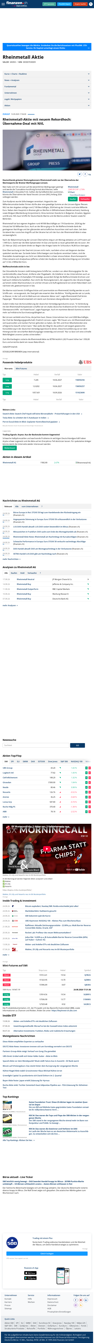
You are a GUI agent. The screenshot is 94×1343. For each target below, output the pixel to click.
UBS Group (7, 768)
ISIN (20, 62)
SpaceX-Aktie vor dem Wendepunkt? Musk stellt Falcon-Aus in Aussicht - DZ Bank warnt (41, 1061)
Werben (31, 1302)
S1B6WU (87, 999)
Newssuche (9, 739)
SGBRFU (87, 994)
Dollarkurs (52, 1325)
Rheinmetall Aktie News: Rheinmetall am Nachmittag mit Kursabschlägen (45, 537)
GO (77, 745)
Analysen (82, 195)
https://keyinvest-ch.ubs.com (64, 1010)
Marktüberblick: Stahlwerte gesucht (40, 911)
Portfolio (41, 1328)
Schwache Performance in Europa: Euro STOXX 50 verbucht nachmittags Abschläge (49, 541)
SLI (22, 1323)
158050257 (80, 386)
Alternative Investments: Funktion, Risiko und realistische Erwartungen (44, 1031)
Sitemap (8, 1309)
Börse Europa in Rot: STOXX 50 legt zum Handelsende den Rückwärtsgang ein (47, 512)
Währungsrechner (55, 1328)
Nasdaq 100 (69, 1323)
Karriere (8, 1302)
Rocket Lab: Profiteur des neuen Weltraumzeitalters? (48, 932)
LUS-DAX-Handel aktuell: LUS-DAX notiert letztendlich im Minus (40, 526)
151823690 (80, 392)
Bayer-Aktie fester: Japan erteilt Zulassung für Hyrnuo (26, 1080)
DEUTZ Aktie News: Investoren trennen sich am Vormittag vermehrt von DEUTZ (37, 1046)
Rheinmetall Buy (24, 584)
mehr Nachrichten (11, 559)
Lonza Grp (7, 802)
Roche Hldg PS (9, 807)
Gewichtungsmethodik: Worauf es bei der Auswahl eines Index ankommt (45, 1026)
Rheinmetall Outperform (27, 589)
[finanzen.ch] (16, 2)
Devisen (41, 1325)
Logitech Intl (8, 772)
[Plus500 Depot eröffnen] (19, 5)
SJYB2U (87, 975)
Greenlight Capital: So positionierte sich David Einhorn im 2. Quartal (32, 1075)
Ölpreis (69, 1328)
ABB (5, 811)
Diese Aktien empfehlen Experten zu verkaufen (23, 1041)
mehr (5, 817)
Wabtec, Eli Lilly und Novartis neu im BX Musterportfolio (24, 875)
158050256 (80, 380)
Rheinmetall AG (9, 462)
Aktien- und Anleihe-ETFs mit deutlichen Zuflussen (47, 944)
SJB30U (87, 985)
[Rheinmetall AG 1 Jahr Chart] (83, 462)
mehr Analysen (9, 605)
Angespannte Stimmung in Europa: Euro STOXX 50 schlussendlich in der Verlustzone (50, 519)
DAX (34, 1323)
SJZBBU (87, 980)
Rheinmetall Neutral (25, 579)
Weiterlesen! (9, 448)
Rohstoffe (31, 1328)
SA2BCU (87, 1004)
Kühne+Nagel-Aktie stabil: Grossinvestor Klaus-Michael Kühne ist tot (32, 1070)
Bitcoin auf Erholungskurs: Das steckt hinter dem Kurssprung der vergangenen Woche (40, 1066)
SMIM (28, 1323)
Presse (7, 1305)
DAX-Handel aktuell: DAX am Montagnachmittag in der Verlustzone (42, 548)
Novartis (6, 792)
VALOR (6, 62)
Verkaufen (85, 199)
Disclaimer (52, 1305)
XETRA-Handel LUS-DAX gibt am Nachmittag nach (34, 554)
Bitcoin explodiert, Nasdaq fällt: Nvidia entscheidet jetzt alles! (51, 906)
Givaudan (7, 782)
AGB (49, 1309)
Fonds (83, 1325)
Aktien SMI (9, 1323)
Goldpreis (24, 1325)
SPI (17, 1323)
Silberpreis (74, 1325)
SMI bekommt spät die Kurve (37, 916)
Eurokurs (63, 1325)
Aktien (33, 1325)
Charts (72, 195)
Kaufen (73, 199)
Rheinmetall (73, 187)
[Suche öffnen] (91, 4)
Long (7, 380)
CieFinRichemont (10, 777)
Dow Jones (57, 1323)
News (77, 195)
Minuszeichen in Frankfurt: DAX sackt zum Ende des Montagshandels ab (44, 531)
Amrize (6, 797)
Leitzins (77, 1328)
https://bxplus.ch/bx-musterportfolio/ (17, 890)
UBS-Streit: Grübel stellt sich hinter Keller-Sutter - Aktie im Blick (30, 1056)
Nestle (5, 787)
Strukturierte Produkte (14, 1328)
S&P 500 (8, 1325)
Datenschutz (52, 1302)
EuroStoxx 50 (44, 1323)
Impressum (52, 1299)
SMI (15, 1325)
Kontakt (8, 1299)
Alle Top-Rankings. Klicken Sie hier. (18, 1140)
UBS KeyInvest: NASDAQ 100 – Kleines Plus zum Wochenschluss (53, 921)
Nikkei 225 (81, 1323)
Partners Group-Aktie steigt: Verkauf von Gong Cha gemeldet (29, 1051)
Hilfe (30, 1299)
